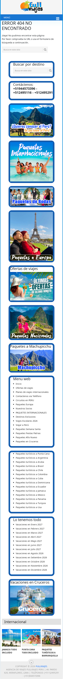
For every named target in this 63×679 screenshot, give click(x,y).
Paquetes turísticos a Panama (31, 499)
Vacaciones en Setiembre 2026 (31, 557)
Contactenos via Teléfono (28, 396)
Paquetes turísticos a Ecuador (31, 486)
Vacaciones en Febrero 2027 (30, 528)
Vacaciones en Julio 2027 (28, 549)
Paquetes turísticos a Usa (29, 507)
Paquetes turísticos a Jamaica (31, 490)
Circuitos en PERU (25, 400)
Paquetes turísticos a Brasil (30, 466)
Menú (7, 17)
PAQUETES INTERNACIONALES (31, 412)
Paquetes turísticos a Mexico (30, 494)
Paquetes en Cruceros (27, 441)
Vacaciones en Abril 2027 (28, 536)
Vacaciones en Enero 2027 (29, 524)
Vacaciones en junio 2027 (29, 545)
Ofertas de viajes (24, 387)
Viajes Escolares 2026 (26, 420)
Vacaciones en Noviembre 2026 (32, 565)
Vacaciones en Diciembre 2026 (31, 569)
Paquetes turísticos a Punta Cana (33, 453)
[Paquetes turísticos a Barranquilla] (51, 637)
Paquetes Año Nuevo (26, 437)
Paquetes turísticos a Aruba (30, 461)
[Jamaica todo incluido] (11, 637)
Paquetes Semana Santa (28, 429)
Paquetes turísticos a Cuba (29, 478)
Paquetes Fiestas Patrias (28, 433)
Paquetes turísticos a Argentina (32, 457)
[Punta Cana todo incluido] (31, 637)
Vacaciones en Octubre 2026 (30, 561)
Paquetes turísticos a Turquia (31, 503)
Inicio (18, 383)
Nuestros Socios (24, 408)
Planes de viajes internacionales (32, 392)
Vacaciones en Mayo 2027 (29, 541)
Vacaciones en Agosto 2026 (29, 553)
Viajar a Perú (22, 425)
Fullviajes (41, 666)
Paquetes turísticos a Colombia (31, 474)
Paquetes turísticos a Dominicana (33, 482)
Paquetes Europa (24, 404)
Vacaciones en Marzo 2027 (29, 532)
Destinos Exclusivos (26, 416)
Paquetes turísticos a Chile (29, 470)
